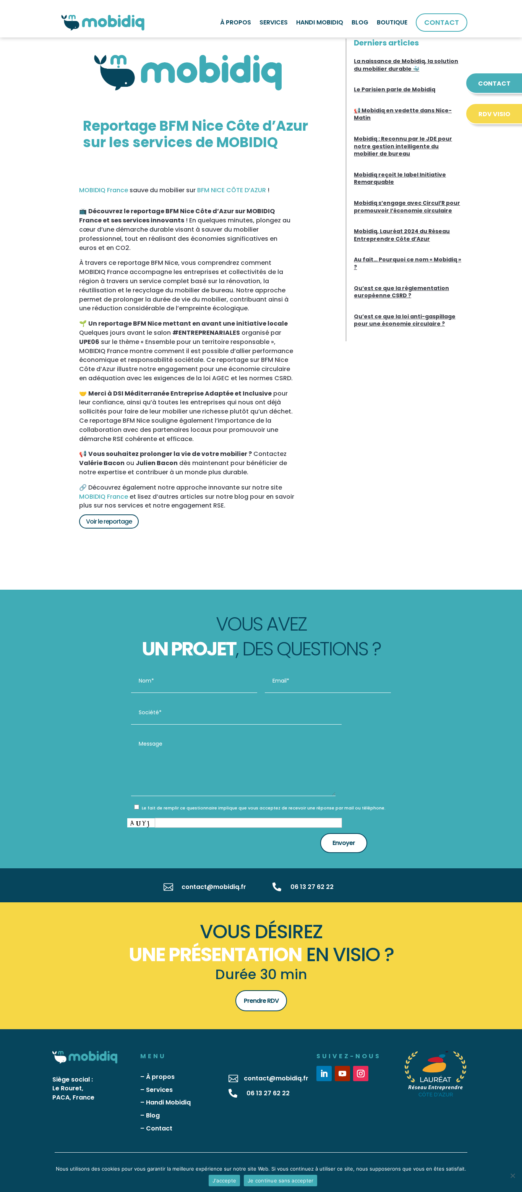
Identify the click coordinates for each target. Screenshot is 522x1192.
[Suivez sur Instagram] (360, 1073)
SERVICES (273, 22)
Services (159, 1089)
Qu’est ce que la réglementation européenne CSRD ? (401, 292)
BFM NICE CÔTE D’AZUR (231, 190)
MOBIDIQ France (103, 190)
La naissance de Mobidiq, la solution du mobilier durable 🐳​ (406, 65)
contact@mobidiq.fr (214, 886)
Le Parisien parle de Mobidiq (394, 89)
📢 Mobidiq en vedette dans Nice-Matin (403, 114)
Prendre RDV (261, 1000)
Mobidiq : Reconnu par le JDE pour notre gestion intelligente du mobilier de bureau (403, 146)
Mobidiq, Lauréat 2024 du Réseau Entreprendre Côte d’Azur (402, 235)
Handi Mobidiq (168, 1102)
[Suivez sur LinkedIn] (324, 1073)
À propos (160, 1076)
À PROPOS (235, 22)
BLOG (360, 22)
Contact (159, 1128)
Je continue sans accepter (280, 1180)
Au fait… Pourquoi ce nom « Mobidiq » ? (407, 263)
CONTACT (441, 22)
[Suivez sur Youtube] (342, 1073)
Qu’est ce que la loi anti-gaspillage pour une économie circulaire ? (405, 320)
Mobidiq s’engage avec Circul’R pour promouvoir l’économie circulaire (407, 206)
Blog (153, 1115)
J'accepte (224, 1180)
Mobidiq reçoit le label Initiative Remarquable (400, 178)
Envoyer (343, 842)
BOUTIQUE (392, 22)
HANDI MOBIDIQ (319, 22)
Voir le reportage (109, 521)
